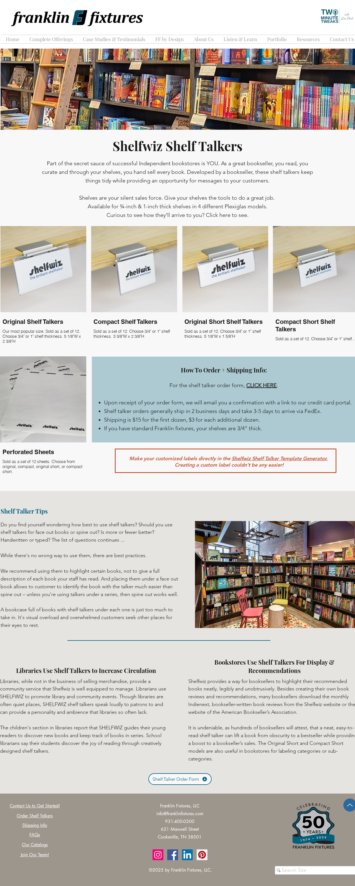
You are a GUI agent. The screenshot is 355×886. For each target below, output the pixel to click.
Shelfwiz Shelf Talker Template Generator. (280, 458)
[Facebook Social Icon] (172, 854)
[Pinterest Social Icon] (202, 854)
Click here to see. (227, 215)
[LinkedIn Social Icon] (187, 854)
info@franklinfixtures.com (179, 814)
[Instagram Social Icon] (158, 854)
